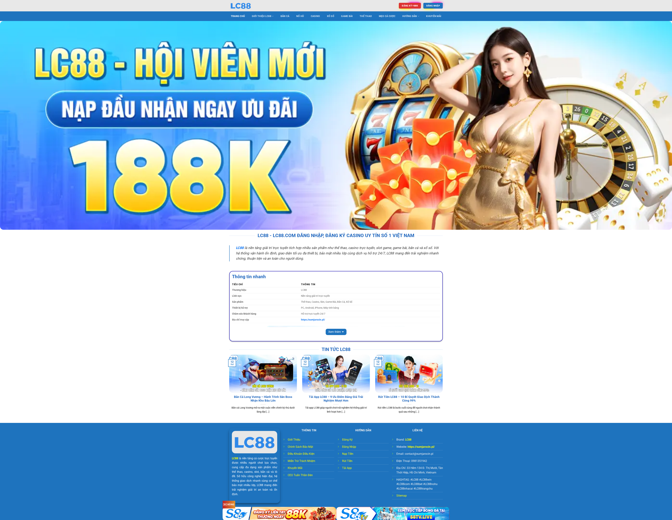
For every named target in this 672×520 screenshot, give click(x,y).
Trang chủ (238, 16)
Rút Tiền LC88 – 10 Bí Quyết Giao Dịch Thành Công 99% (409, 398)
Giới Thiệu (294, 439)
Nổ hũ (300, 16)
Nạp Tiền (347, 453)
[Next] (443, 388)
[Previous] (228, 388)
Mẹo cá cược (387, 16)
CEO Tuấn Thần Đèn (300, 475)
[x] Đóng (228, 504)
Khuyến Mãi (433, 16)
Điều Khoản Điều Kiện (301, 453)
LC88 (235, 458)
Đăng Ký (347, 439)
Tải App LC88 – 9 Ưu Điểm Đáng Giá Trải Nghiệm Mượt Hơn (336, 398)
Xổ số (330, 16)
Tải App (347, 468)
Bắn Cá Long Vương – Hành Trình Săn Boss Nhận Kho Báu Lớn (263, 398)
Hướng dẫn (409, 16)
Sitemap (401, 495)
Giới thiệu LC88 (261, 16)
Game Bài (347, 16)
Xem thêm (334, 331)
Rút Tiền (347, 461)
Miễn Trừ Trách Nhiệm (301, 461)
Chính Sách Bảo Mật (300, 446)
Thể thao (366, 16)
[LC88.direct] (246, 5)
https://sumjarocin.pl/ (421, 446)
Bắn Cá (285, 16)
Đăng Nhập (349, 446)
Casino (315, 16)
